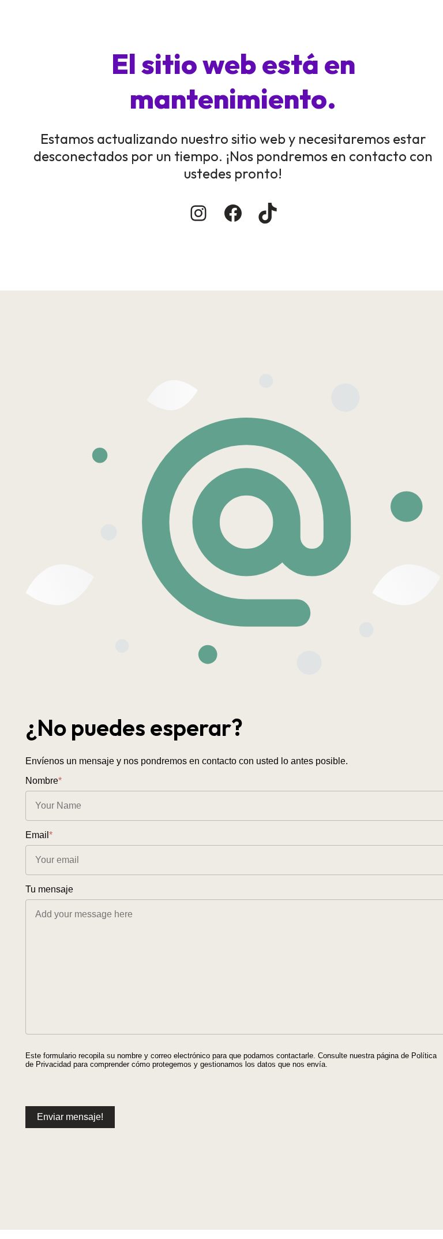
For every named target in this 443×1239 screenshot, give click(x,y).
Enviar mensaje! (70, 1117)
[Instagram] (198, 213)
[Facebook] (233, 213)
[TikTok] (267, 213)
